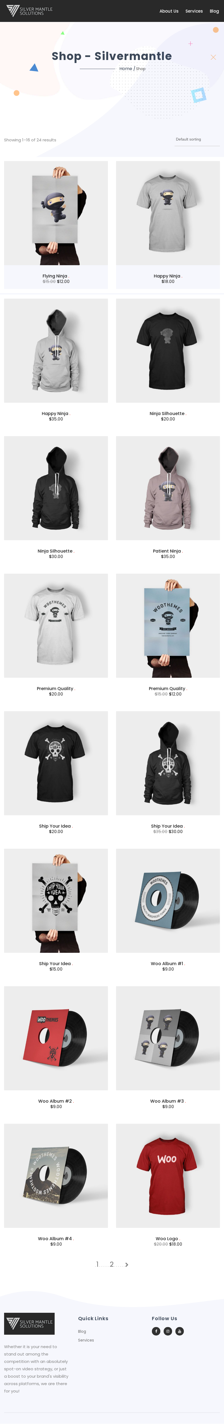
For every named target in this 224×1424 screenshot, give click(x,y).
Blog (214, 11)
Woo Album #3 (168, 1101)
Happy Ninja (168, 276)
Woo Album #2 (56, 1101)
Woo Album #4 (56, 1239)
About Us (169, 11)
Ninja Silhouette (168, 413)
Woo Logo (168, 1239)
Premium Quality (56, 688)
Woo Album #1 (168, 963)
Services (194, 11)
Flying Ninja (56, 276)
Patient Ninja (168, 551)
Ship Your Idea (56, 826)
